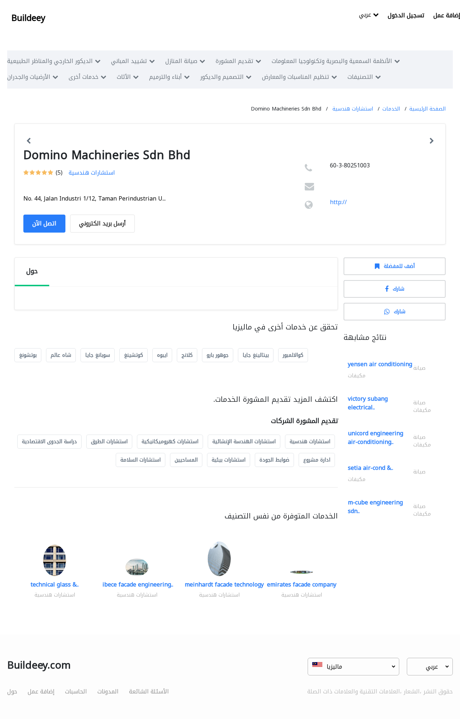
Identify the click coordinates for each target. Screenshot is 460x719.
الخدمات (391, 109)
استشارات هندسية (352, 109)
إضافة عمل (41, 691)
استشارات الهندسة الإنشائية (244, 441)
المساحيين (186, 460)
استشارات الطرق (109, 441)
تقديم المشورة (234, 61)
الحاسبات (76, 691)
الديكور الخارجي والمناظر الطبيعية (50, 61)
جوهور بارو (218, 355)
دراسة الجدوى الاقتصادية (49, 441)
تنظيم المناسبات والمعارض (295, 76)
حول (12, 691)
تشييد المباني (129, 61)
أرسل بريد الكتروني (102, 223)
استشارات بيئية (228, 460)
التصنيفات (360, 76)
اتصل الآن (44, 223)
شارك (398, 289)
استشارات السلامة (140, 460)
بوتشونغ (28, 355)
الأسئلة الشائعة (149, 691)
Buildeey (28, 18)
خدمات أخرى (83, 76)
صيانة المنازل (181, 61)
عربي (366, 15)
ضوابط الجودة (274, 460)
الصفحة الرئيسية (427, 109)
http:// (338, 202)
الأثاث (124, 76)
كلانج (187, 355)
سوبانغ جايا (97, 355)
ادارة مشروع (316, 460)
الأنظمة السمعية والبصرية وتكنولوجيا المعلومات (332, 61)
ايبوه (162, 355)
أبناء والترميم (165, 76)
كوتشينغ (133, 355)
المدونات (108, 691)
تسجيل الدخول (406, 15)
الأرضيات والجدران (28, 76)
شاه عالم (61, 355)
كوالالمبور (293, 355)
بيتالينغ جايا (256, 355)
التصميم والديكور (222, 76)
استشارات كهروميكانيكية (170, 441)
